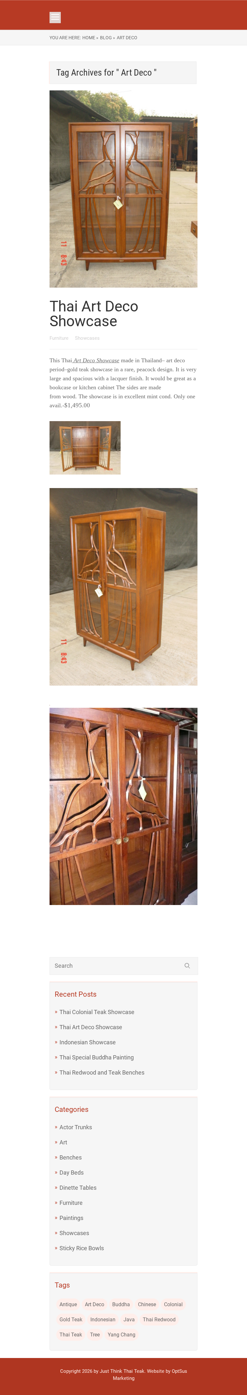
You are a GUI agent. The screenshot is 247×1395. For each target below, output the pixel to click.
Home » (90, 37)
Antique (68, 1304)
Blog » (107, 37)
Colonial (173, 1304)
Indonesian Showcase (87, 1042)
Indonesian (102, 1319)
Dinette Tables (77, 1187)
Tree (95, 1335)
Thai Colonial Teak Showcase (96, 1012)
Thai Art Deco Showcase (94, 314)
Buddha (121, 1304)
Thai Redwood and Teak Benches (101, 1072)
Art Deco (94, 1304)
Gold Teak (70, 1319)
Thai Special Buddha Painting (96, 1057)
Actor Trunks (75, 1127)
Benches (70, 1157)
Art (63, 1142)
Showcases (87, 338)
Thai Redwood (159, 1319)
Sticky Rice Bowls (81, 1248)
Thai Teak (70, 1335)
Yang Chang (121, 1335)
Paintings (71, 1218)
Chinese (147, 1304)
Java (129, 1319)
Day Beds (71, 1172)
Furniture (60, 338)
